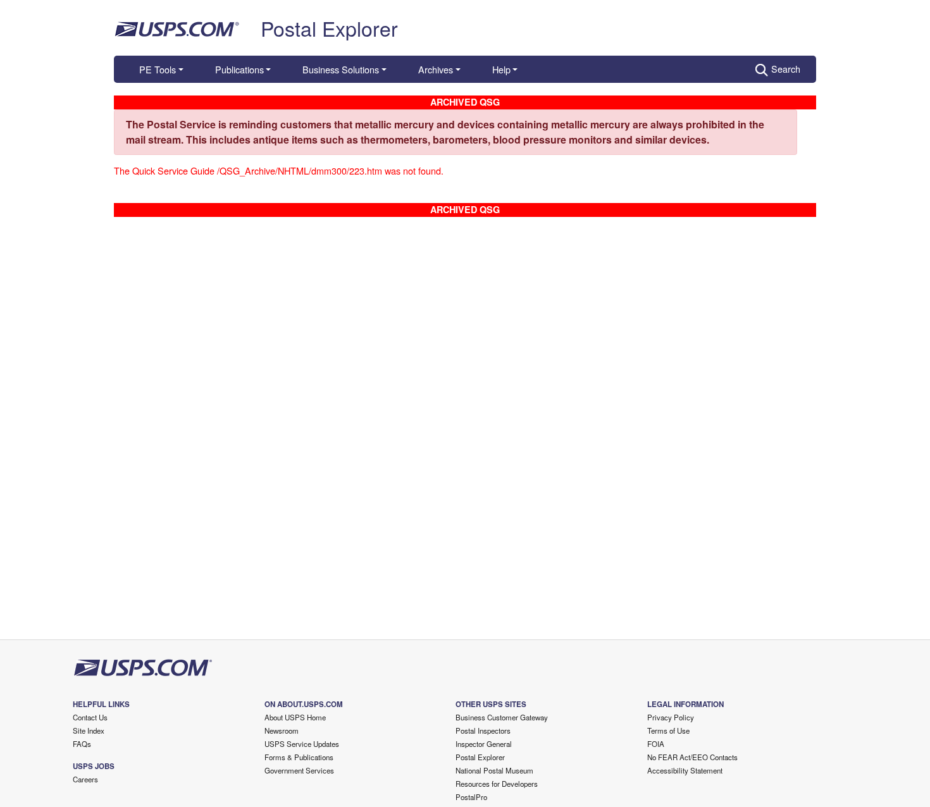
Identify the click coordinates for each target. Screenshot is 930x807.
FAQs (82, 744)
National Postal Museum (494, 770)
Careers (85, 779)
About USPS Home (295, 717)
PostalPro (471, 797)
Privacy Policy (670, 717)
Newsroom (281, 730)
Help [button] (501, 69)
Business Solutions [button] (340, 69)
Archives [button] (435, 69)
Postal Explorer (329, 27)
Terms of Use (668, 730)
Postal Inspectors (483, 730)
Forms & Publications (298, 757)
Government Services (299, 770)
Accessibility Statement (684, 770)
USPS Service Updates (301, 744)
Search (785, 68)
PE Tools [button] (157, 69)
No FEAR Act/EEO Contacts (692, 757)
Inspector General (484, 744)
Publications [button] (239, 69)
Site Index (88, 730)
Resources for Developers (497, 784)
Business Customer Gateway (502, 717)
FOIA (655, 744)
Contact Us (90, 717)
